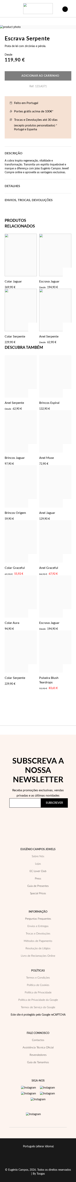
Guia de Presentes (38, 886)
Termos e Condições (38, 977)
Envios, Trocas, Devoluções (29, 200)
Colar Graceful (15, 567)
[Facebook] (47, 1087)
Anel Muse (46, 457)
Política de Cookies (38, 985)
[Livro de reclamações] (33, 1114)
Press (38, 878)
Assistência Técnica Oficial (38, 1047)
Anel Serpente (48, 336)
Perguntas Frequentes (38, 918)
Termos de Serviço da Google (38, 1007)
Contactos (38, 1040)
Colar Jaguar (13, 281)
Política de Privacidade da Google (38, 1000)
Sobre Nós (38, 856)
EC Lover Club (38, 871)
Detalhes (12, 186)
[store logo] (38, 8)
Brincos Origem (15, 512)
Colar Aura (12, 622)
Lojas (38, 863)
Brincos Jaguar (15, 457)
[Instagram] (28, 1087)
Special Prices (38, 893)
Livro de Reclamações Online (38, 956)
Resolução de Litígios (38, 948)
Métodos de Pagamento (38, 941)
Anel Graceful (48, 567)
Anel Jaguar (47, 512)
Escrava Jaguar (49, 281)
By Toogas (39, 1173)
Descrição (13, 153)
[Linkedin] (38, 1099)
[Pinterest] (28, 1093)
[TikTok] (47, 1093)
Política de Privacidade (27, 822)
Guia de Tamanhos (38, 1062)
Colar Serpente (15, 336)
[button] (33, 281)
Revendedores (38, 1055)
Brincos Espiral (49, 402)
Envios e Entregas (38, 926)
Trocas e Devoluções (38, 933)
